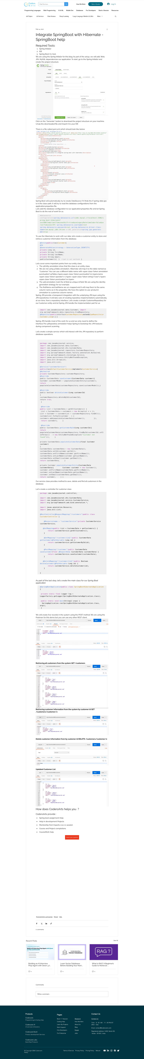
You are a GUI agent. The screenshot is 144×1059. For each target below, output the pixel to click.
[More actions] (107, 29)
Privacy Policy (80, 1050)
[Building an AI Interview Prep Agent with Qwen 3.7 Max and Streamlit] (40, 952)
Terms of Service (69, 1050)
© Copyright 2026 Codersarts (43, 1050)
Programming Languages (44, 917)
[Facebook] (115, 1050)
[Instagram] (111, 1050)
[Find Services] (66, 4)
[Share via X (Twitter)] (41, 923)
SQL (60, 917)
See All (116, 940)
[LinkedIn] (108, 1050)
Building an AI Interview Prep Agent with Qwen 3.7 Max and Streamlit (39, 964)
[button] (33, 10)
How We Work (80, 4)
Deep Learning (64, 16)
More (99, 16)
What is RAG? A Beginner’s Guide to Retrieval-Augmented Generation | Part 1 (103, 964)
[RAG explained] (104, 952)
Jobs (76, 1033)
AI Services (40, 16)
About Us (78, 1024)
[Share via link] (51, 923)
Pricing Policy (91, 1050)
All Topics (29, 16)
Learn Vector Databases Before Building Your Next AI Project (72, 964)
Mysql (56, 917)
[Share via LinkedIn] (46, 923)
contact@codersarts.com (103, 1028)
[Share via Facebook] (37, 923)
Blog (76, 1027)
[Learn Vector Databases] (72, 952)
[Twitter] (118, 1050)
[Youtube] (104, 1050)
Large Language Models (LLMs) (83, 16)
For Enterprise (61, 1033)
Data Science (52, 16)
